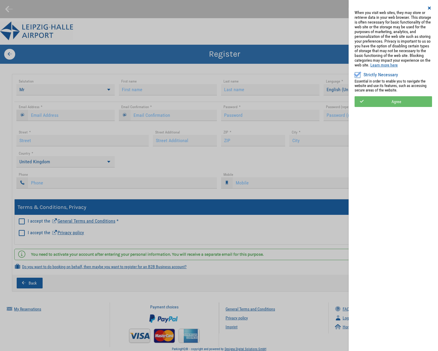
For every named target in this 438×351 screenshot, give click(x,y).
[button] (429, 8)
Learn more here (384, 65)
